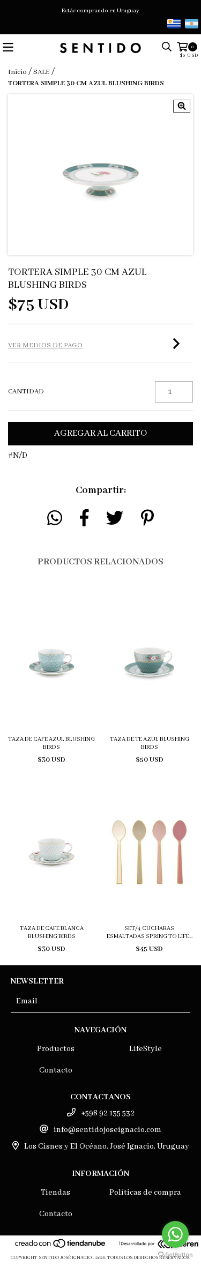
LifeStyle (145, 1049)
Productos (56, 1049)
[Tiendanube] (61, 1247)
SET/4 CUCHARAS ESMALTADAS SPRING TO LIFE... (149, 932)
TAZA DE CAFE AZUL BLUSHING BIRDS (51, 743)
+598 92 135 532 (108, 1113)
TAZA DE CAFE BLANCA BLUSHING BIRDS (52, 932)
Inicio (17, 72)
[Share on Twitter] (114, 518)
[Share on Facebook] (84, 518)
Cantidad (26, 391)
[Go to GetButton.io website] (175, 1255)
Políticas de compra (145, 1192)
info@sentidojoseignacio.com (107, 1130)
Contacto (55, 1070)
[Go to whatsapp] (175, 1234)
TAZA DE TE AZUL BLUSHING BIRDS (149, 743)
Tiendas (55, 1192)
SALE (41, 72)
